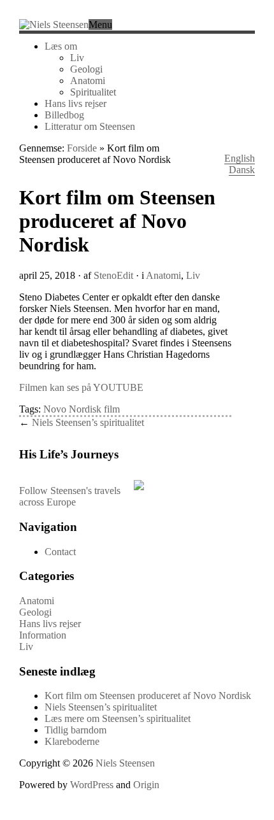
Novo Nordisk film (81, 409)
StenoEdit (113, 275)
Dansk (242, 169)
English (239, 158)
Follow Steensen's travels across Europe (69, 496)
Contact (60, 551)
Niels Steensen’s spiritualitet (88, 422)
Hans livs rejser (75, 103)
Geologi (86, 69)
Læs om (61, 46)
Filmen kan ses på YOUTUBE (81, 387)
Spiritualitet (93, 92)
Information (42, 635)
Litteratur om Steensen (90, 126)
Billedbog (64, 115)
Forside (82, 148)
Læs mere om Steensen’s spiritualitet (118, 718)
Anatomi (87, 80)
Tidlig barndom (75, 730)
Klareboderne (72, 741)
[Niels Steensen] (54, 24)
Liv (77, 57)
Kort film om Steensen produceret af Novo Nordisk (148, 695)
